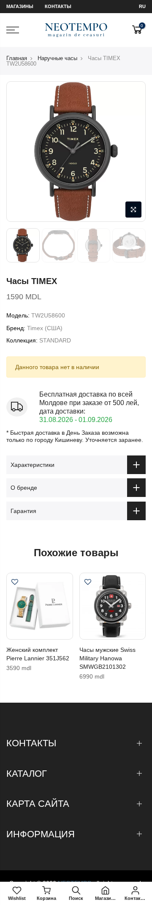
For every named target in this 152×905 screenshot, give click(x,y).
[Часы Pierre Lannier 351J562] (39, 606)
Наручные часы (57, 58)
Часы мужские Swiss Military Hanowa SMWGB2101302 (107, 658)
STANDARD (55, 340)
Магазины (19, 6)
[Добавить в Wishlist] (15, 583)
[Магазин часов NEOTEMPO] (76, 30)
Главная (16, 58)
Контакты (58, 6)
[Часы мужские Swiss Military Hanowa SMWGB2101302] (112, 606)
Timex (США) (44, 328)
